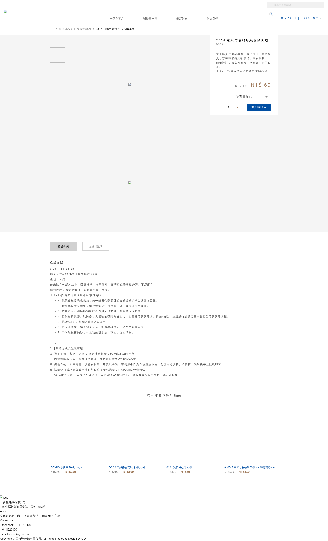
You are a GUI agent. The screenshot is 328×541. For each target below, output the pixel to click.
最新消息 (182, 18)
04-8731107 (24, 525)
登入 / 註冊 (288, 18)
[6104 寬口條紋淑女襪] (193, 436)
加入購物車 (258, 107)
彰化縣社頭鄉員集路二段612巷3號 (23, 506)
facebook (8, 525)
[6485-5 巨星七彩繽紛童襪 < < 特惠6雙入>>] (251, 436)
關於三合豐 (150, 18)
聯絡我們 (212, 18)
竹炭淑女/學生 (83, 28)
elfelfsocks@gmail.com (16, 534)
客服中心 (60, 515)
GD (83, 538)
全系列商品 (63, 28)
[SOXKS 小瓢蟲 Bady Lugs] (77, 436)
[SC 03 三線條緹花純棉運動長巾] (135, 436)
